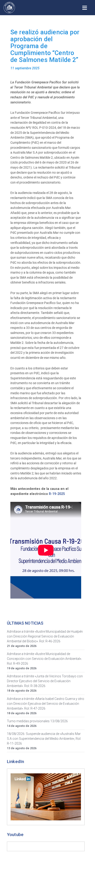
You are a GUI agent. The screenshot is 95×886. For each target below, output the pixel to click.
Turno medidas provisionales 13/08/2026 (37, 721)
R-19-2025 (57, 494)
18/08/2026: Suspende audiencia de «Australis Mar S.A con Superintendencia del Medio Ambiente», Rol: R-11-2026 (44, 738)
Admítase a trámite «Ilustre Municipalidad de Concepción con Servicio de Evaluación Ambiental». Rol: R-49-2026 (44, 658)
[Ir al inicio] (9, 7)
